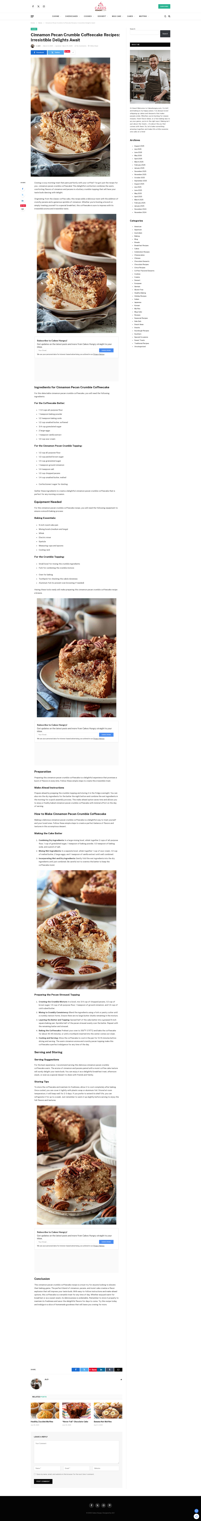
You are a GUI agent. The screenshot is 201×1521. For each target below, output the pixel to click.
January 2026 (139, 168)
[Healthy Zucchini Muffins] (45, 1411)
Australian (138, 233)
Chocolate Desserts (141, 261)
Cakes (130, 16)
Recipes (137, 315)
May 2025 (138, 193)
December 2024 (140, 209)
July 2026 (137, 149)
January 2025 (139, 206)
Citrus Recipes (139, 268)
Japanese (137, 302)
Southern (137, 334)
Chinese (137, 258)
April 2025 (138, 197)
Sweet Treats (139, 340)
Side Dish (137, 321)
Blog (136, 239)
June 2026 (138, 152)
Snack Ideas (139, 324)
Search (132, 29)
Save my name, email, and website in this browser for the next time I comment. (65, 1474)
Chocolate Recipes (141, 264)
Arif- (39, 46)
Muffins (143, 16)
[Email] (22, 209)
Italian (136, 299)
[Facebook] (22, 188)
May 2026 (138, 155)
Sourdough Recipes (141, 331)
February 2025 (139, 203)
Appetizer (138, 230)
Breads (137, 242)
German (137, 286)
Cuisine (55, 16)
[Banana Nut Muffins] (108, 1411)
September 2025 (140, 181)
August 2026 (139, 146)
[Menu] (32, 16)
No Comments (81, 46)
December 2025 (140, 171)
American (137, 226)
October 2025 (139, 178)
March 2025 (138, 200)
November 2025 (140, 174)
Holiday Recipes (140, 296)
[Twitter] (22, 194)
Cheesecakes (71, 16)
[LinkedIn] (22, 200)
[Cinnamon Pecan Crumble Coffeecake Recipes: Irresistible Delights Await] (70, 176)
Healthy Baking (140, 293)
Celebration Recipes (142, 252)
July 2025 (137, 187)
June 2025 (138, 190)
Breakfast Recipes (141, 245)
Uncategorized (140, 346)
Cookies (88, 16)
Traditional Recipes (141, 343)
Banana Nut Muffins (103, 1422)
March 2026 (138, 162)
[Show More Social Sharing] (73, 52)
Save (68, 51)
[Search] (169, 16)
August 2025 (139, 184)
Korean (137, 305)
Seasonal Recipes (141, 318)
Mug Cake (116, 16)
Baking (137, 236)
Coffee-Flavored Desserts (144, 271)
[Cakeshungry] (100, 6)
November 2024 (140, 212)
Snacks (137, 328)
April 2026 (138, 159)
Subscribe (164, 6)
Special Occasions (141, 337)
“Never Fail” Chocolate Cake (75, 1422)
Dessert (102, 16)
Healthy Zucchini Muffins (42, 1422)
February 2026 (139, 165)
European (138, 283)
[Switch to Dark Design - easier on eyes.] (165, 16)
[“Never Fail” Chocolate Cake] (76, 1411)
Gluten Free (138, 290)
